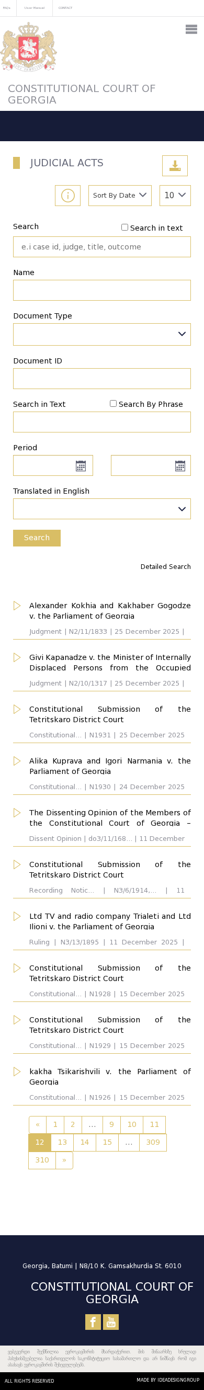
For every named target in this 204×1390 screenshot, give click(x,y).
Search (26, 226)
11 (154, 1124)
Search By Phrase (151, 404)
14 (84, 1142)
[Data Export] (175, 165)
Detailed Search (166, 567)
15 (107, 1142)
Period (25, 447)
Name (24, 272)
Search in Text (39, 404)
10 (132, 1124)
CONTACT (65, 7)
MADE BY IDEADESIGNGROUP (168, 1380)
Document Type (42, 316)
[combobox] (102, 334)
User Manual (34, 7)
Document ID (37, 361)
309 (153, 1142)
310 (42, 1160)
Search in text (156, 228)
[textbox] (102, 506)
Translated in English (51, 491)
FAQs (6, 7)
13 (62, 1142)
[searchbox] (19, 334)
